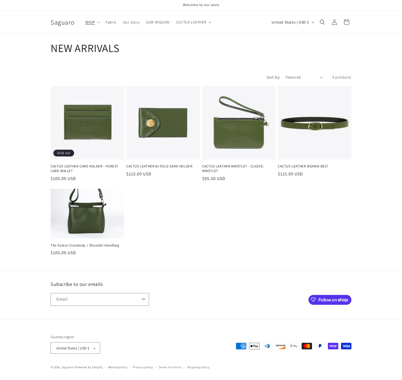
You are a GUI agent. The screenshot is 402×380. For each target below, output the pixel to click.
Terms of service (170, 367)
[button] (92, 22)
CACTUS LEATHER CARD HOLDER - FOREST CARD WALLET (84, 168)
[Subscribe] (143, 299)
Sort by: (273, 77)
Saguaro (68, 367)
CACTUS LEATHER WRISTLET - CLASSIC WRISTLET (233, 168)
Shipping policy (198, 367)
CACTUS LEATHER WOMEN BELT (303, 166)
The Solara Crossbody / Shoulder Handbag (85, 245)
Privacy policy (143, 367)
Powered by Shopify (89, 367)
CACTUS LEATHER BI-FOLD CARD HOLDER (159, 166)
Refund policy (118, 367)
